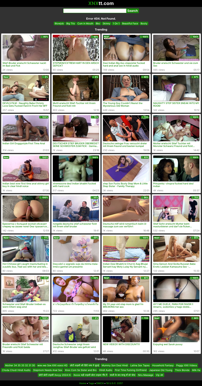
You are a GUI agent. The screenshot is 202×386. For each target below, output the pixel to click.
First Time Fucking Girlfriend (131, 370)
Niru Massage (145, 374)
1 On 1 (116, 23)
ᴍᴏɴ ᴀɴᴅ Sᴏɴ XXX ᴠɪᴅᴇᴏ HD (52, 365)
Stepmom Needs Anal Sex (47, 370)
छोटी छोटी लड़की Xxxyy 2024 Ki (55, 374)
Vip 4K (159, 374)
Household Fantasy (163, 365)
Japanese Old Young (160, 370)
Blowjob (59, 23)
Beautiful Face (130, 23)
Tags (91, 383)
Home (82, 383)
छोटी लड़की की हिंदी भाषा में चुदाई (84, 365)
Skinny (106, 23)
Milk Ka (196, 370)
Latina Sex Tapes (140, 365)
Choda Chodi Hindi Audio (16, 370)
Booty (144, 23)
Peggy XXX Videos (186, 365)
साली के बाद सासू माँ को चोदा (122, 374)
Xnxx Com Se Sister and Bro (81, 370)
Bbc (98, 23)
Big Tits (70, 23)
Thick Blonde (182, 370)
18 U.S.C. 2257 (114, 383)
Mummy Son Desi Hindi (115, 365)
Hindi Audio (105, 370)
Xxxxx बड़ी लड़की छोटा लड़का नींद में (90, 374)
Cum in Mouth (85, 23)
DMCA (100, 383)
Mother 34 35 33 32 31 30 (20, 365)
